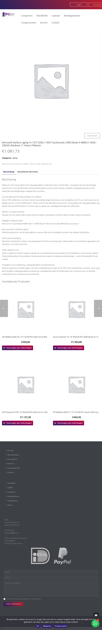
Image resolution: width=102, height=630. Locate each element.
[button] (17, 348)
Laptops (56, 15)
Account (10, 450)
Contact (56, 22)
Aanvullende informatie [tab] (27, 172)
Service (44, 22)
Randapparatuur (72, 15)
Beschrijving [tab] (8, 172)
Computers (27, 15)
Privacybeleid (12, 459)
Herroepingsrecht (13, 468)
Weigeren (47, 626)
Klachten (10, 472)
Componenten (28, 22)
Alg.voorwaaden (13, 455)
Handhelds (42, 15)
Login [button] (78, 4)
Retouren (10, 464)
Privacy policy (61, 626)
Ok (38, 626)
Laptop (15, 158)
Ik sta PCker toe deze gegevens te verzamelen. (24, 599)
